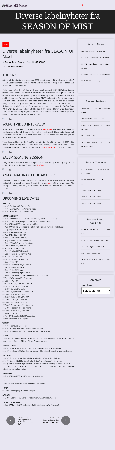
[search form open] (82, 5)
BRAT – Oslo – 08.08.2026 (90, 253)
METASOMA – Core (88, 136)
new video (47, 129)
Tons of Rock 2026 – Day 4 (91, 190)
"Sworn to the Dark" (49, 147)
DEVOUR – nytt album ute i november (95, 74)
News (6, 44)
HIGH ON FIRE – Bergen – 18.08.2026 (95, 240)
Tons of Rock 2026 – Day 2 (91, 203)
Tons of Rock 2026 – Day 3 (91, 197)
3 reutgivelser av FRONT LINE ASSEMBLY (25, 422)
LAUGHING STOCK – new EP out (93, 51)
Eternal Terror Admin (14, 62)
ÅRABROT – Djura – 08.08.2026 (92, 247)
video (50, 183)
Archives (86, 285)
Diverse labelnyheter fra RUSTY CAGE (51, 421)
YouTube (40, 165)
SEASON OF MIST (15, 66)
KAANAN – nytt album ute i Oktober (95, 58)
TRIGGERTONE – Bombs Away (92, 119)
